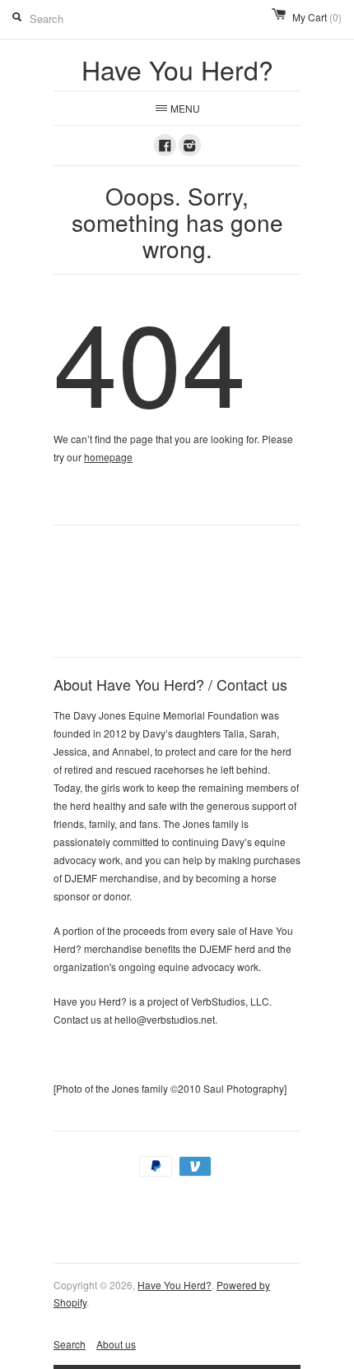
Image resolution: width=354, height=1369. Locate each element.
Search (70, 1344)
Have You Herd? (174, 1285)
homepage (108, 457)
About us (116, 1344)
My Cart (317, 17)
